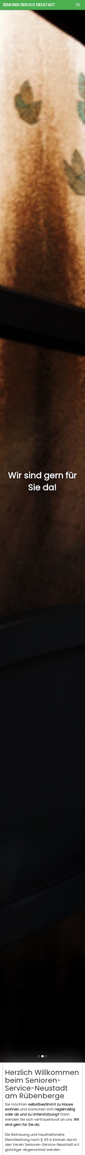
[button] (6, 531)
